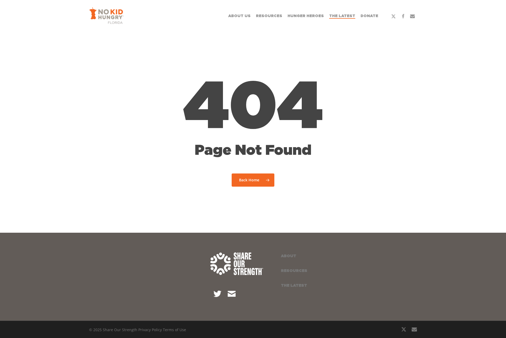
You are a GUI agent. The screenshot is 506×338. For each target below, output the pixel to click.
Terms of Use (174, 329)
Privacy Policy (150, 329)
